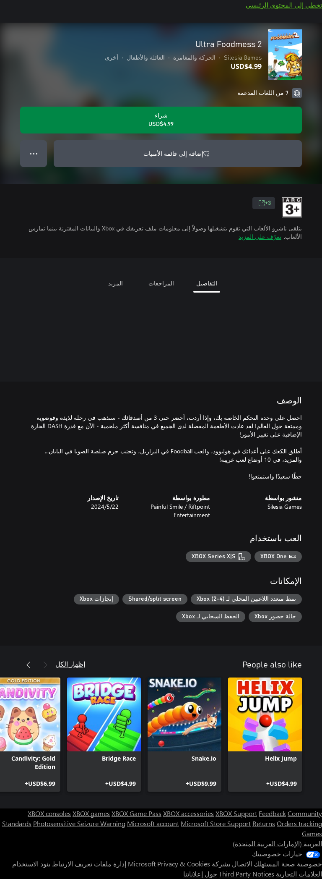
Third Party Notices (246, 873)
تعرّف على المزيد (260, 237)
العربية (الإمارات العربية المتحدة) (277, 843)
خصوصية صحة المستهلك (288, 863)
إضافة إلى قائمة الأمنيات (173, 153)
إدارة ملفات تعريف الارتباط (89, 863)
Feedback (272, 813)
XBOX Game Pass (136, 813)
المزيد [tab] (115, 283)
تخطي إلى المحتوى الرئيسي (284, 4)
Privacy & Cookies (183, 863)
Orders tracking (299, 823)
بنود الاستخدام (31, 863)
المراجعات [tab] (161, 283)
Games (312, 833)
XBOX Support (236, 813)
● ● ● (34, 153)
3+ (268, 203)
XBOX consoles (49, 813)
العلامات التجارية (299, 873)
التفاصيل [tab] (206, 283)
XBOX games (91, 813)
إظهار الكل (70, 663)
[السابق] (45, 665)
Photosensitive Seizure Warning (79, 823)
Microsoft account (153, 823)
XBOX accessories (188, 813)
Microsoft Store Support (216, 823)
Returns (263, 823)
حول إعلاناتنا (200, 873)
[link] (265, 735)
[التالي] (28, 665)
